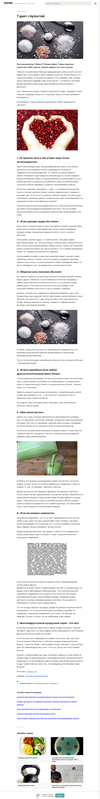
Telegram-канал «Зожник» (46, 683)
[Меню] (95, 3)
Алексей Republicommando (36, 676)
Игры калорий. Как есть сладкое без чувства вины (39, 709)
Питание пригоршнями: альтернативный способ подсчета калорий (45, 697)
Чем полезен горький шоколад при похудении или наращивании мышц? (48, 718)
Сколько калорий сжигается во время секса (36, 714)
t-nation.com (31, 672)
